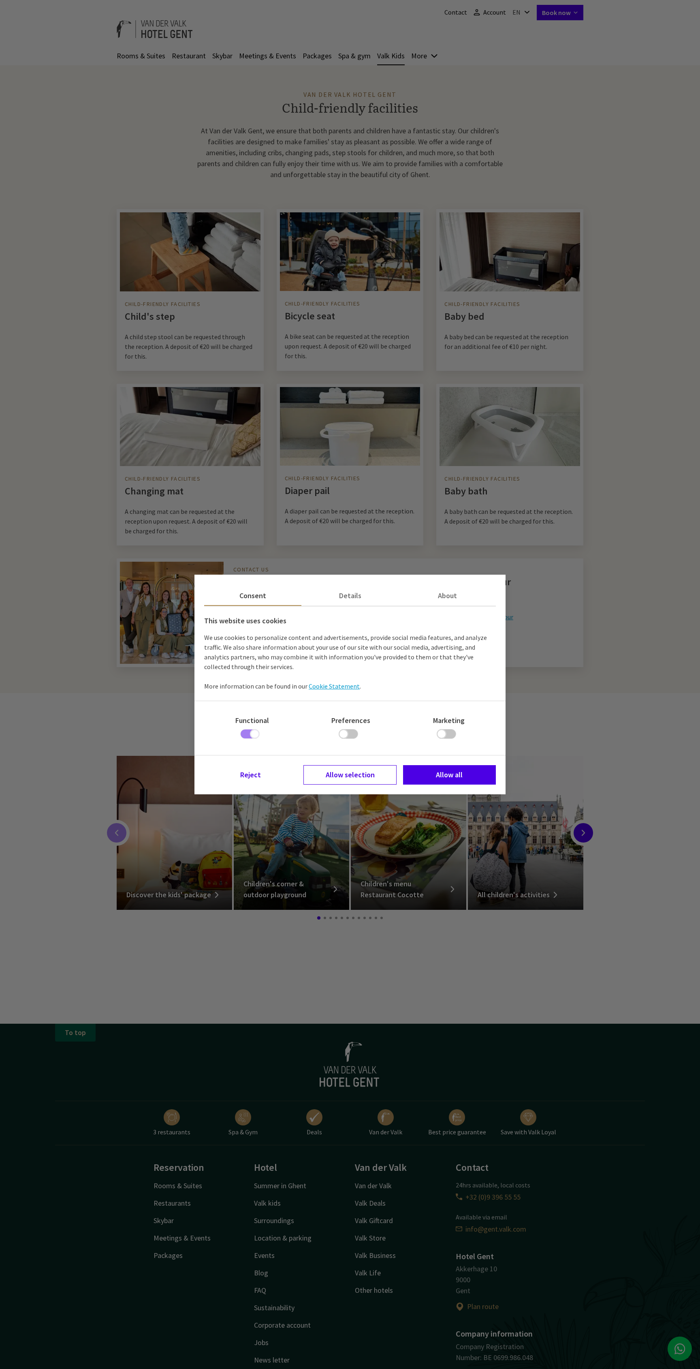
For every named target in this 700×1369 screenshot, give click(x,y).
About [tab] (447, 595)
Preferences (350, 720)
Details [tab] (350, 595)
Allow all (449, 774)
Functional (252, 720)
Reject (250, 774)
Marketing (449, 720)
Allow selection (350, 774)
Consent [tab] (252, 595)
